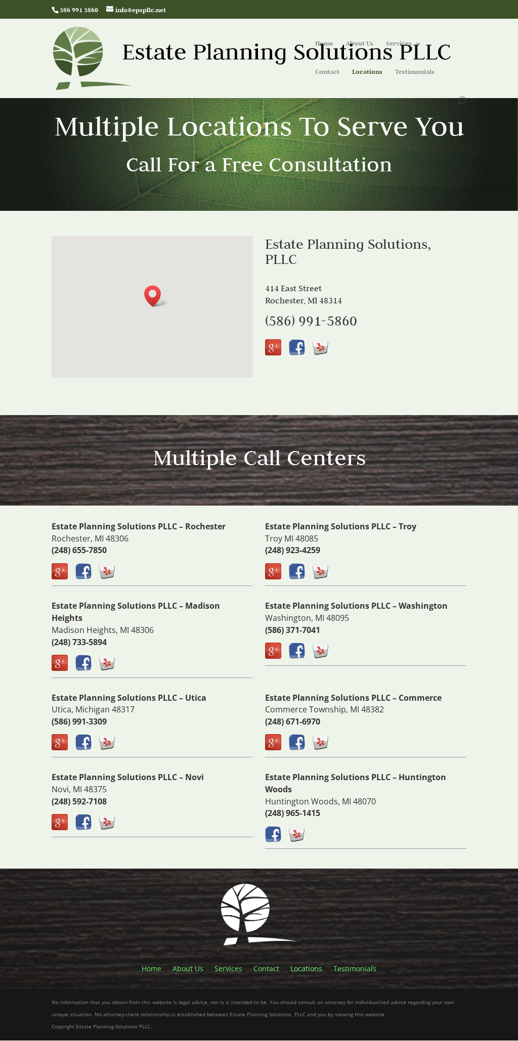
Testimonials (415, 72)
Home (324, 44)
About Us (359, 44)
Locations (367, 72)
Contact (327, 72)
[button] (155, 296)
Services (399, 44)
